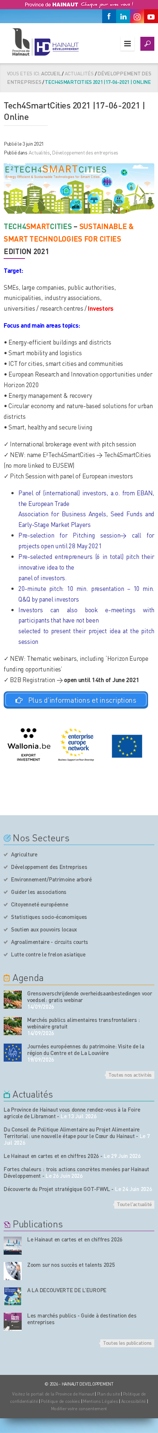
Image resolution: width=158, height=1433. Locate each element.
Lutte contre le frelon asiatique (48, 954)
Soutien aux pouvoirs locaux (44, 929)
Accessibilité (133, 1401)
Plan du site (108, 1394)
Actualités (39, 152)
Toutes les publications (127, 1342)
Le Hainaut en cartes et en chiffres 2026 (51, 1155)
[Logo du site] (45, 42)
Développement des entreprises (85, 152)
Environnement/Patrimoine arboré (51, 879)
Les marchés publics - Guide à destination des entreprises (82, 1319)
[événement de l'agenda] (13, 1000)
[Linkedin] (123, 16)
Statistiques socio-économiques (49, 916)
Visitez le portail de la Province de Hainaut (53, 1394)
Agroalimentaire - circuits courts (49, 941)
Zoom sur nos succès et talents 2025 (71, 1264)
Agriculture (24, 854)
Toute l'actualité (134, 1204)
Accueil (51, 73)
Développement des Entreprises (49, 866)
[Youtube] (151, 16)
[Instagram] (137, 16)
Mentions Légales (100, 1401)
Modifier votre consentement (79, 1408)
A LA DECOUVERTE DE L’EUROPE (67, 1290)
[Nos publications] (13, 1246)
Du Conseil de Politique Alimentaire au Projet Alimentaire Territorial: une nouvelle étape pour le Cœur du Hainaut (72, 1133)
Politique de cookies (60, 1401)
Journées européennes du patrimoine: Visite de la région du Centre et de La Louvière (85, 1049)
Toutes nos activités (130, 1074)
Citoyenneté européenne (39, 904)
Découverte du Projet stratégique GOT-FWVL (57, 1189)
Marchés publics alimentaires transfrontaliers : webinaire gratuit (83, 1023)
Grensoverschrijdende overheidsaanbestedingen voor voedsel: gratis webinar (89, 996)
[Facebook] (109, 16)
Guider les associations (39, 891)
